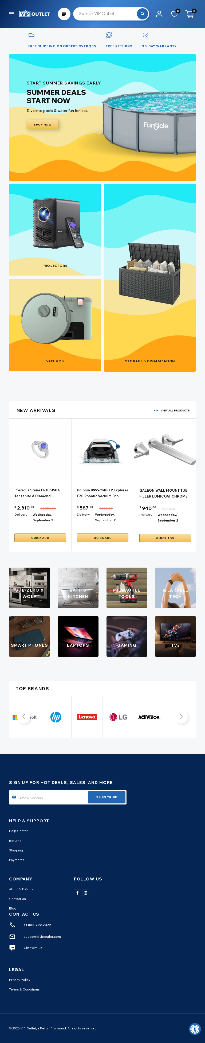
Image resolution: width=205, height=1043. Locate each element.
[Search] (142, 13)
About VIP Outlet (22, 889)
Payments (16, 860)
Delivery (20, 514)
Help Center (18, 831)
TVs (175, 645)
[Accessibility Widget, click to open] (195, 1029)
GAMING (126, 645)
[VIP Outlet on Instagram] (85, 892)
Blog (12, 908)
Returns (15, 841)
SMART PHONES (29, 645)
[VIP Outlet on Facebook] (77, 892)
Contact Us (17, 899)
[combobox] (111, 14)
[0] (174, 16)
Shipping (16, 850)
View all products (175, 410)
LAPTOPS (78, 645)
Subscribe (106, 797)
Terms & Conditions (24, 989)
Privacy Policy (19, 980)
